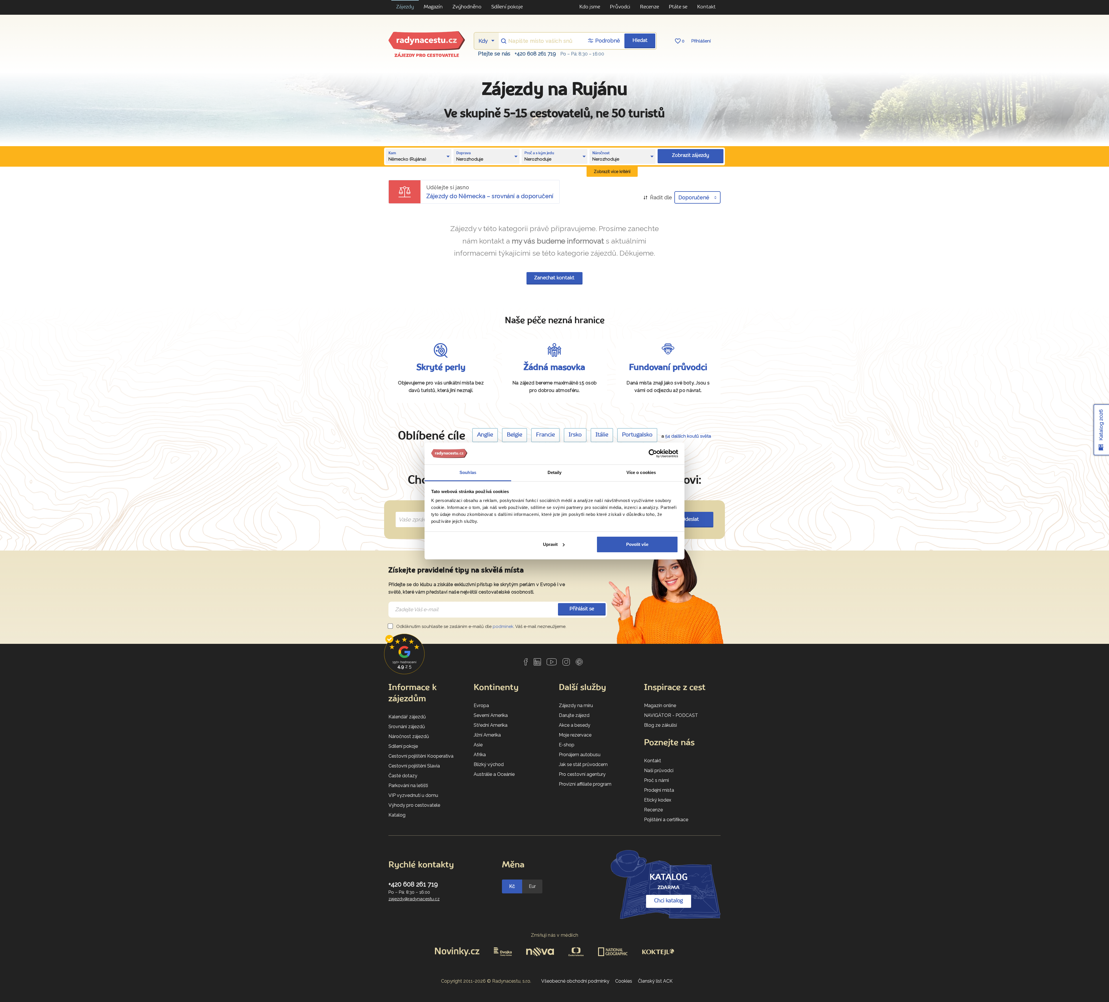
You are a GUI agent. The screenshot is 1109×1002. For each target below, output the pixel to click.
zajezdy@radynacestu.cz (414, 898)
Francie (545, 435)
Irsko (575, 435)
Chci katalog (668, 901)
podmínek (503, 626)
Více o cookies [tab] (641, 472)
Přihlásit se (582, 609)
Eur (532, 886)
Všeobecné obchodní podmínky (575, 981)
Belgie (514, 435)
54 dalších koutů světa (688, 436)
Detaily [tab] (555, 472)
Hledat (639, 40)
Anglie (485, 435)
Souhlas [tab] (467, 472)
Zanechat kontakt (554, 278)
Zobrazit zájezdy (690, 155)
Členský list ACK (655, 981)
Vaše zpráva (411, 513)
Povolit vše (637, 544)
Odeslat (690, 519)
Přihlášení (701, 41)
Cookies (623, 981)
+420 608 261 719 (535, 54)
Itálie (602, 435)
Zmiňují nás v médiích (554, 935)
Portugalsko (637, 435)
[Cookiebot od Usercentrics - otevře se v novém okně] (653, 453)
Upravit (550, 544)
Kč (512, 886)
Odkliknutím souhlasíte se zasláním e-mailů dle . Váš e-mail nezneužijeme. (480, 626)
